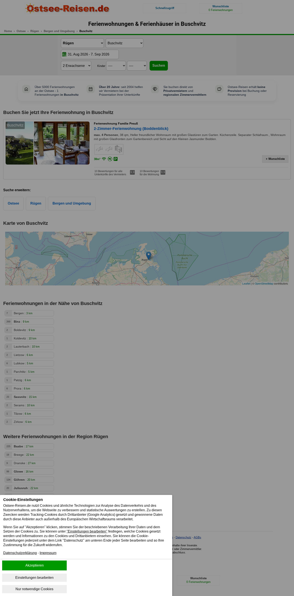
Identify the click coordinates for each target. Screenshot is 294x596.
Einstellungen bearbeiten (34, 577)
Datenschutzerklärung (20, 553)
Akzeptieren (34, 565)
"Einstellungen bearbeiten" (87, 531)
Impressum (48, 553)
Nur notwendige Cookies (34, 589)
